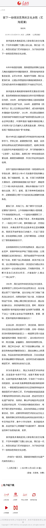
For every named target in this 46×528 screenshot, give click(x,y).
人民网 (2, 10)
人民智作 (15, 513)
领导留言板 (33, 500)
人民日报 (6, 500)
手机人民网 (24, 500)
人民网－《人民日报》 (33, 35)
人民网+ (15, 500)
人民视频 (6, 513)
